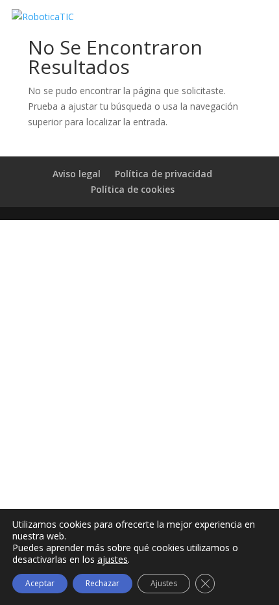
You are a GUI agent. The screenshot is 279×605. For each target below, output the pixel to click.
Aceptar (40, 583)
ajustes (112, 559)
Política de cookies (133, 189)
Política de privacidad (163, 173)
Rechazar (102, 583)
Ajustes (164, 583)
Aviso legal (77, 173)
